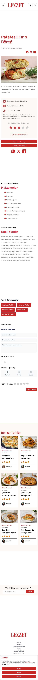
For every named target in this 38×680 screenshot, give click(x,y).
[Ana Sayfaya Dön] (19, 634)
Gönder (30, 591)
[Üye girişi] (30, 5)
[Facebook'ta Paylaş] (34, 52)
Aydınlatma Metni (19, 646)
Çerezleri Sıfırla (19, 653)
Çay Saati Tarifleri (8, 305)
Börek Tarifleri (21, 310)
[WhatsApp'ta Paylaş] (27, 52)
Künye (19, 642)
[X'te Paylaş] (31, 52)
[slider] (19, 127)
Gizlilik (19, 649)
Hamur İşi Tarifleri (24, 305)
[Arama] (35, 5)
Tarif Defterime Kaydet (20, 134)
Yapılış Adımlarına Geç (20, 145)
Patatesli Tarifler (7, 310)
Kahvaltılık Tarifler (8, 314)
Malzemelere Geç (20, 142)
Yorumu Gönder (31, 389)
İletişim (19, 644)
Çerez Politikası (19, 651)
